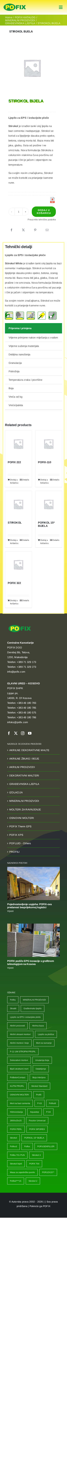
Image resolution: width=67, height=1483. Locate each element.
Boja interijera (39, 1077)
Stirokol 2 (33, 1181)
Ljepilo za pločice (46, 1034)
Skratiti (13, 1008)
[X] (23, 230)
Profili (38, 1094)
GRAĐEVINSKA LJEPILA (24, 783)
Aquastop (34, 1112)
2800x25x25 (16, 1120)
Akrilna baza (38, 1025)
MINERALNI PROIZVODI (24, 800)
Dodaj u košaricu (44, 211)
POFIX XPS (16, 834)
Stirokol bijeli (16, 1163)
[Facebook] (11, 230)
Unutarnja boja (42, 1060)
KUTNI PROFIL (17, 1086)
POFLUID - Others (20, 843)
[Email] (47, 230)
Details (25, 480)
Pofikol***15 (15, 1181)
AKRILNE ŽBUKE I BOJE (24, 758)
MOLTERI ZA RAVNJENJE (25, 809)
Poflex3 (13, 1146)
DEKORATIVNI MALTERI (24, 775)
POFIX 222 (14, 462)
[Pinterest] (35, 230)
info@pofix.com (16, 671)
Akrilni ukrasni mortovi (20, 1034)
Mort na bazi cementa (20, 1103)
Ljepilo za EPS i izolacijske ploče (25, 1017)
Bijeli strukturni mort (19, 1069)
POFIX (46, 1206)
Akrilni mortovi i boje (19, 1043)
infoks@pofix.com (17, 722)
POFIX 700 (34, 1163)
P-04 (48, 1112)
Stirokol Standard (39, 1086)
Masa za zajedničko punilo (22, 1172)
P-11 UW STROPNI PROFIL (23, 1051)
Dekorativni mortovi (19, 1060)
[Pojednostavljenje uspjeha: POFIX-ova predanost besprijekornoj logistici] (33, 883)
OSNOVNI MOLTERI (21, 817)
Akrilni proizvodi (17, 1025)
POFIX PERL (16, 1129)
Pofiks (13, 1000)
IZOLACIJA (16, 792)
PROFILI (14, 851)
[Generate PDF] (52, 199)
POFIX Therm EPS (20, 826)
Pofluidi (52, 1103)
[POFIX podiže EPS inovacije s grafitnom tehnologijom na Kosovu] (33, 940)
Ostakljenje (41, 1069)
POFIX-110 (44, 462)
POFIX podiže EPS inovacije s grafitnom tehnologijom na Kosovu (30, 962)
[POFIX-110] (48, 444)
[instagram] (22, 733)
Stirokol (13, 1138)
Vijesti (10, 911)
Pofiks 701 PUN (17, 1155)
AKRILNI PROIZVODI (22, 767)
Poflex (27, 1146)
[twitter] (16, 733)
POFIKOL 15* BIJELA (34, 1138)
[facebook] (9, 733)
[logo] (14, 3)
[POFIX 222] (18, 444)
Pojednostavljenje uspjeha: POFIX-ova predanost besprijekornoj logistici (29, 906)
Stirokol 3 (36, 1155)
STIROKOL (15, 522)
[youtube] (29, 733)
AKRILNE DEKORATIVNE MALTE (29, 750)
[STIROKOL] (18, 504)
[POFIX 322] (18, 564)
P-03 (39, 1103)
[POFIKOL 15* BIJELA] (48, 504)
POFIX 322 (14, 583)
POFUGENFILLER (45, 1146)
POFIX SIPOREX (37, 1129)
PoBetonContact (17, 1077)
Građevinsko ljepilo (33, 1008)
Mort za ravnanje (44, 1043)
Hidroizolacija (16, 1112)
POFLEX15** (48, 1172)
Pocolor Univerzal (37, 1120)
